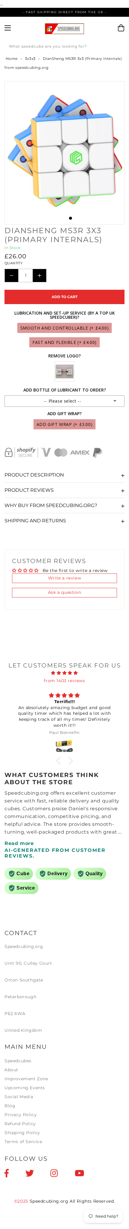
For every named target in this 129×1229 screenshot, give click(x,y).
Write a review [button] (64, 578)
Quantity (13, 263)
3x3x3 (30, 58)
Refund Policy (20, 1123)
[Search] (117, 47)
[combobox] (64, 47)
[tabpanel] (64, 152)
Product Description (34, 475)
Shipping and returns (35, 521)
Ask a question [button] (64, 592)
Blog (9, 1105)
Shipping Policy (22, 1132)
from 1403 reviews (64, 680)
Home (11, 58)
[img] (64, 673)
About (11, 1069)
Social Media (18, 1096)
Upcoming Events (24, 1087)
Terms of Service (23, 1141)
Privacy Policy (20, 1114)
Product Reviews (29, 490)
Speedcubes (18, 1060)
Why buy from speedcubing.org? (50, 505)
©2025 (22, 1201)
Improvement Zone (26, 1078)
